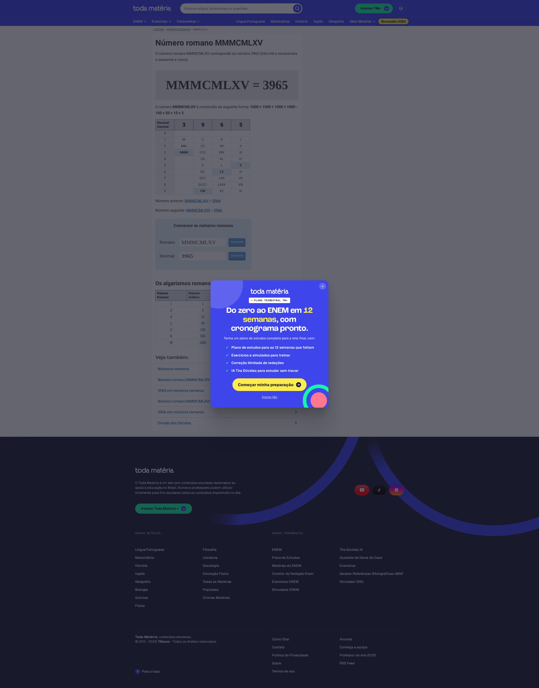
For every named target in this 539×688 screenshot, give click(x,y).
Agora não (269, 397)
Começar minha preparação (266, 384)
